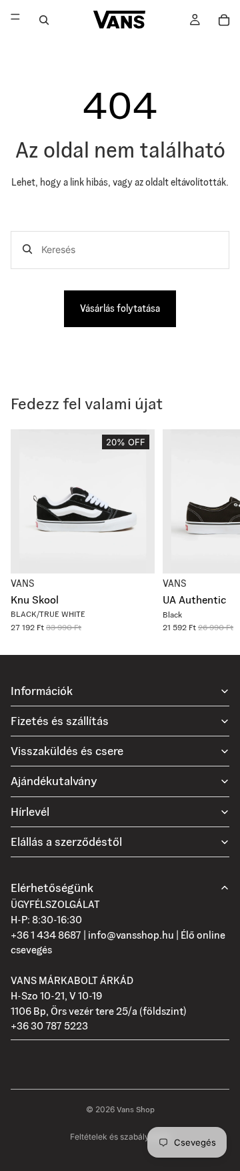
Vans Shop (136, 1109)
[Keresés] (44, 20)
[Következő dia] (214, 530)
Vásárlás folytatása (120, 308)
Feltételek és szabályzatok (120, 1137)
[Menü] (15, 19)
